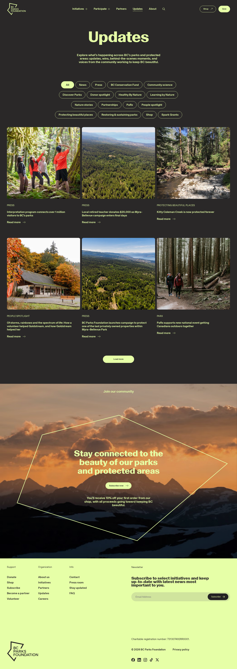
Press (98, 84)
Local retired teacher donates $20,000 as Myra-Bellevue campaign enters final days (112, 213)
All (67, 84)
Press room (76, 582)
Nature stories (84, 104)
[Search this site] (163, 9)
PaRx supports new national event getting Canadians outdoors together (183, 324)
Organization (45, 567)
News (82, 84)
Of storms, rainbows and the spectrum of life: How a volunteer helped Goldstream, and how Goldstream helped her (39, 326)
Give (224, 9)
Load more (118, 359)
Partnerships (109, 104)
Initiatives (78, 8)
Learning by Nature (162, 94)
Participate (100, 8)
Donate (11, 577)
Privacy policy (181, 649)
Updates (138, 8)
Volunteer (13, 598)
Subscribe (13, 587)
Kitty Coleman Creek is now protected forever (185, 212)
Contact (74, 577)
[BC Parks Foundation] (16, 9)
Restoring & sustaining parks (119, 114)
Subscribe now (116, 485)
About (152, 8)
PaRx (129, 104)
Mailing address (201, 649)
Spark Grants (170, 114)
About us (43, 577)
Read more (14, 222)
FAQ (72, 593)
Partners (121, 8)
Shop (205, 9)
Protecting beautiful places (76, 114)
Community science (159, 84)
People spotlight (152, 104)
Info (71, 567)
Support (11, 567)
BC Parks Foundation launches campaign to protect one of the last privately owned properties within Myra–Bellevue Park (114, 326)
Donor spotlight (100, 94)
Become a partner (18, 593)
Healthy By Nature (130, 94)
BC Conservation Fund (125, 84)
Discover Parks (72, 94)
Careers (43, 598)
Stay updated (78, 587)
